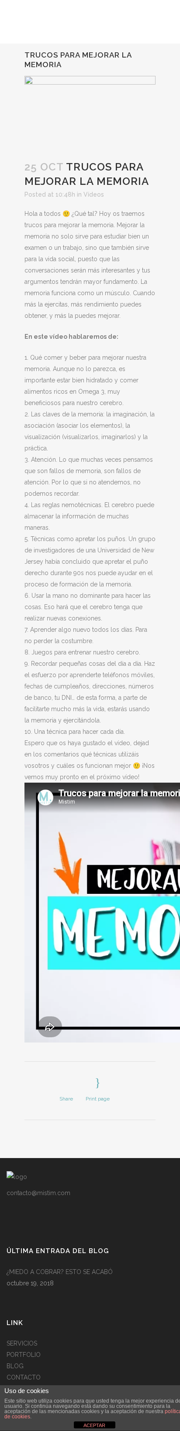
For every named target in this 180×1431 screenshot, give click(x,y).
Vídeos (93, 194)
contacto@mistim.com (38, 1192)
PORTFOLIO (24, 1354)
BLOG (15, 1366)
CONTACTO (24, 1377)
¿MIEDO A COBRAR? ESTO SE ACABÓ (60, 1271)
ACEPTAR (94, 1425)
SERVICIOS (22, 1343)
